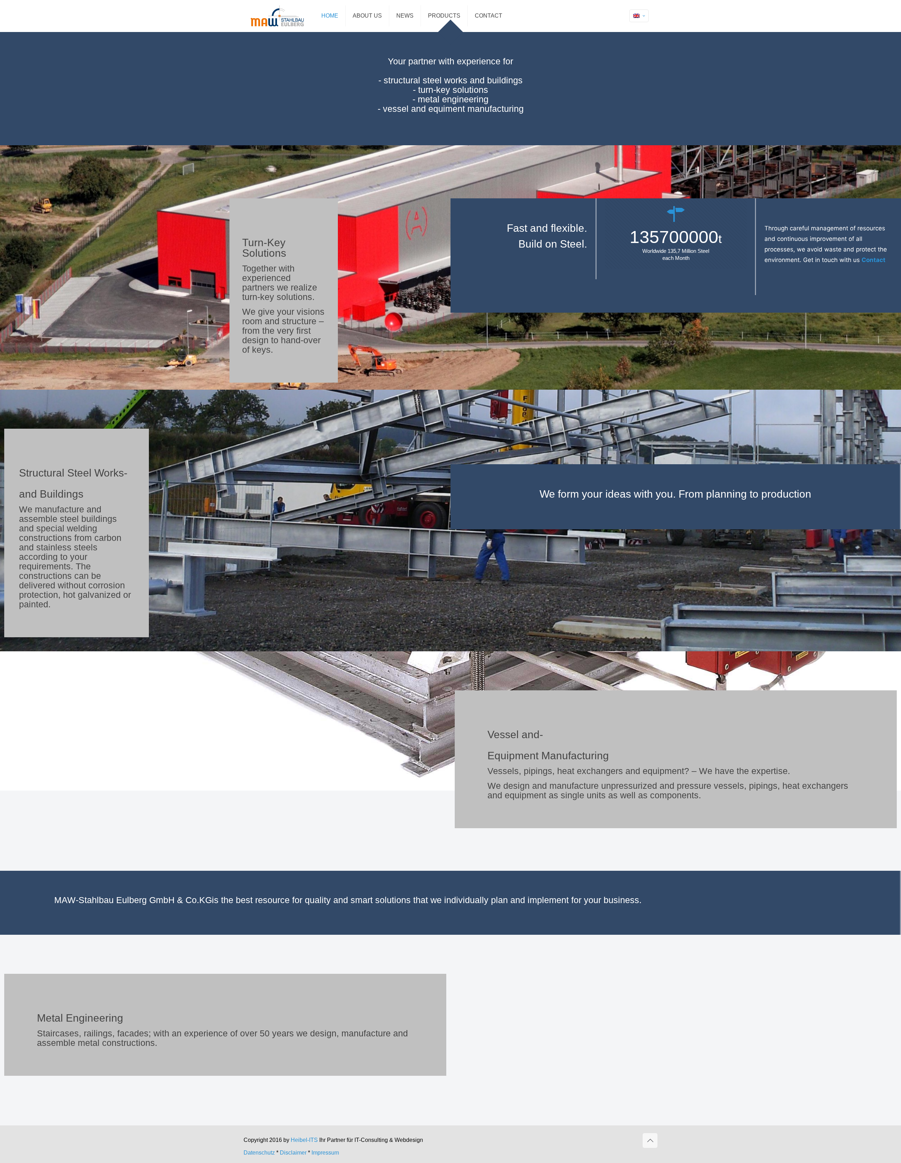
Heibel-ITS (305, 1140)
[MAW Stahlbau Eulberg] (277, 16)
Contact (874, 259)
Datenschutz (259, 1153)
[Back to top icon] (650, 1140)
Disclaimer (293, 1153)
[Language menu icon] (639, 15)
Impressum (325, 1153)
